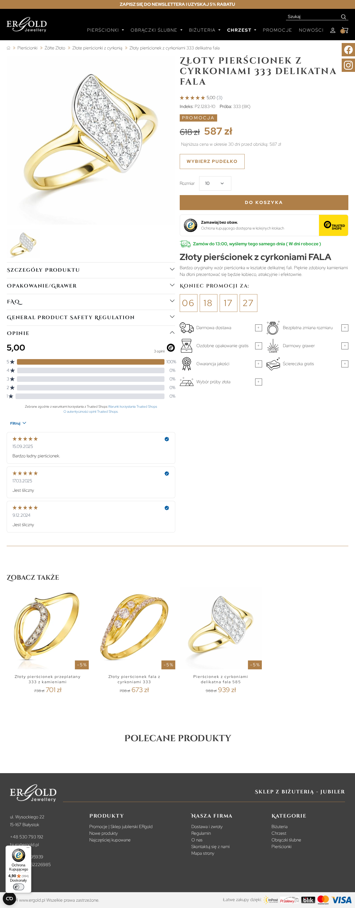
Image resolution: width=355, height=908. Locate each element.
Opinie (18, 333)
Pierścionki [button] (104, 30)
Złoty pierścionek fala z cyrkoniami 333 (134, 679)
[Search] (343, 16)
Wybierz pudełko (212, 161)
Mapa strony (202, 853)
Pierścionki (281, 846)
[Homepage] (27, 27)
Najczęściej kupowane (110, 840)
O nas (196, 840)
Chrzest (279, 833)
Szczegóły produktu (43, 270)
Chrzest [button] (240, 30)
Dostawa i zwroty (207, 826)
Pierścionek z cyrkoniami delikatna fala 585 (220, 679)
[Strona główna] (8, 48)
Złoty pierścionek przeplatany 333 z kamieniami (48, 679)
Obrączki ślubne (286, 840)
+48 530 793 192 (26, 837)
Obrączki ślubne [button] (155, 30)
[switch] (18, 887)
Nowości (311, 30)
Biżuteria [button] (203, 30)
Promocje (277, 30)
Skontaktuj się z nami (210, 846)
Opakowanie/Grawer (42, 286)
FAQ (13, 301)
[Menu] (28, 849)
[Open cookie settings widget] (9, 898)
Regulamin (201, 833)
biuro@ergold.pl (24, 845)
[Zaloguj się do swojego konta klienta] (332, 30)
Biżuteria (280, 826)
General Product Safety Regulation (71, 317)
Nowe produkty (103, 833)
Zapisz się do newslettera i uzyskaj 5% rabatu (177, 4)
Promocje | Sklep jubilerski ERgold (121, 826)
